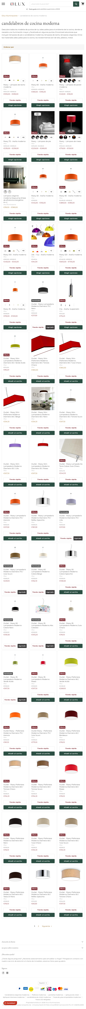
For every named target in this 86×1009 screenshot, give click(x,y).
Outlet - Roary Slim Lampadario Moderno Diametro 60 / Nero (40, 414)
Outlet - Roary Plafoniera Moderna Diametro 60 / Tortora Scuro (41, 787)
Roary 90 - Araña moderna (70, 196)
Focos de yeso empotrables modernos (67, 997)
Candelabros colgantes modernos (17, 995)
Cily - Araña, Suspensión (69, 309)
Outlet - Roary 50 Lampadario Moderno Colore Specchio (68, 571)
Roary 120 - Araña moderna (70, 255)
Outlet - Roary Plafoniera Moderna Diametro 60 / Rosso (69, 787)
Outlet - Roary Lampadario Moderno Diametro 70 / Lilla (70, 518)
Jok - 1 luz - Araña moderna (42, 255)
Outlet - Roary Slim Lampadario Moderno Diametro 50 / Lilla (12, 466)
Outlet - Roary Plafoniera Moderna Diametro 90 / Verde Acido (69, 679)
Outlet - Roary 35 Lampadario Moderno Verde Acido (12, 679)
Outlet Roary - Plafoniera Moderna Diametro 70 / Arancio (13, 733)
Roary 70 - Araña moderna (14, 141)
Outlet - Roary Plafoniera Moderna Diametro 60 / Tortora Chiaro (13, 787)
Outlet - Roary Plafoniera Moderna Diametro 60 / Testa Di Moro (13, 894)
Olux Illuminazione (9, 16)
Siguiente (46, 926)
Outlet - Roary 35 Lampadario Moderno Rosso (40, 679)
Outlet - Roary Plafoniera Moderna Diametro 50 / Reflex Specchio (41, 894)
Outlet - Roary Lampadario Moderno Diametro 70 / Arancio (14, 518)
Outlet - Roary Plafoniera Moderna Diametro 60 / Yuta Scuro (69, 840)
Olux (4, 89)
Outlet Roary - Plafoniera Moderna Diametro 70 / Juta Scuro (41, 733)
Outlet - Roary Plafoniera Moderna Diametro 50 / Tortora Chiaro (69, 894)
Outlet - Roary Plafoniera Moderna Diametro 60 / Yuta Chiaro (41, 840)
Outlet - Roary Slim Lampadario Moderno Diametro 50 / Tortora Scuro (70, 414)
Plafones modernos (39, 995)
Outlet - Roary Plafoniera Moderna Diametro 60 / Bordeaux (69, 733)
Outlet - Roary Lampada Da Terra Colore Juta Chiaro (70, 465)
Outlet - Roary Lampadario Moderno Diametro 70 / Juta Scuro (14, 571)
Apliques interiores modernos (14, 997)
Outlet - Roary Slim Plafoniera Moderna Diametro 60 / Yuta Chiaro (70, 360)
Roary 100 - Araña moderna (14, 255)
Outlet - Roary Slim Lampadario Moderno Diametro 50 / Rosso (40, 466)
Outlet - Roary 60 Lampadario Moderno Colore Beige (40, 571)
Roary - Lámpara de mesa (70, 141)
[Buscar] (76, 4)
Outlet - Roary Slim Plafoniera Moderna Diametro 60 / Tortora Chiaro (40, 361)
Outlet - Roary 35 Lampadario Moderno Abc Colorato (42, 625)
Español (42, 983)
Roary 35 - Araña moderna (14, 309)
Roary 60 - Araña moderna (42, 85)
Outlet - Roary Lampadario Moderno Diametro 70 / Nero (42, 306)
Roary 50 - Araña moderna (42, 196)
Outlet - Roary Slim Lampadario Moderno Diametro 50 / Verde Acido (14, 360)
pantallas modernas (55, 995)
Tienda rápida (15, 100)
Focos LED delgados (43, 999)
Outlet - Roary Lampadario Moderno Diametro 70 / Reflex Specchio (42, 518)
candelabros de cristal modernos (39, 997)
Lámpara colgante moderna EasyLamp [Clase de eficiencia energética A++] (14, 199)
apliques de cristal (72, 995)
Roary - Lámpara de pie (41, 141)
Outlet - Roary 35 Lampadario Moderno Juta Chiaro (70, 625)
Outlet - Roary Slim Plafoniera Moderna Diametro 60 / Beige (11, 414)
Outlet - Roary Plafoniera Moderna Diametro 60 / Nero (13, 840)
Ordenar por (9, 47)
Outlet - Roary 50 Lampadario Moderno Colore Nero (12, 625)
